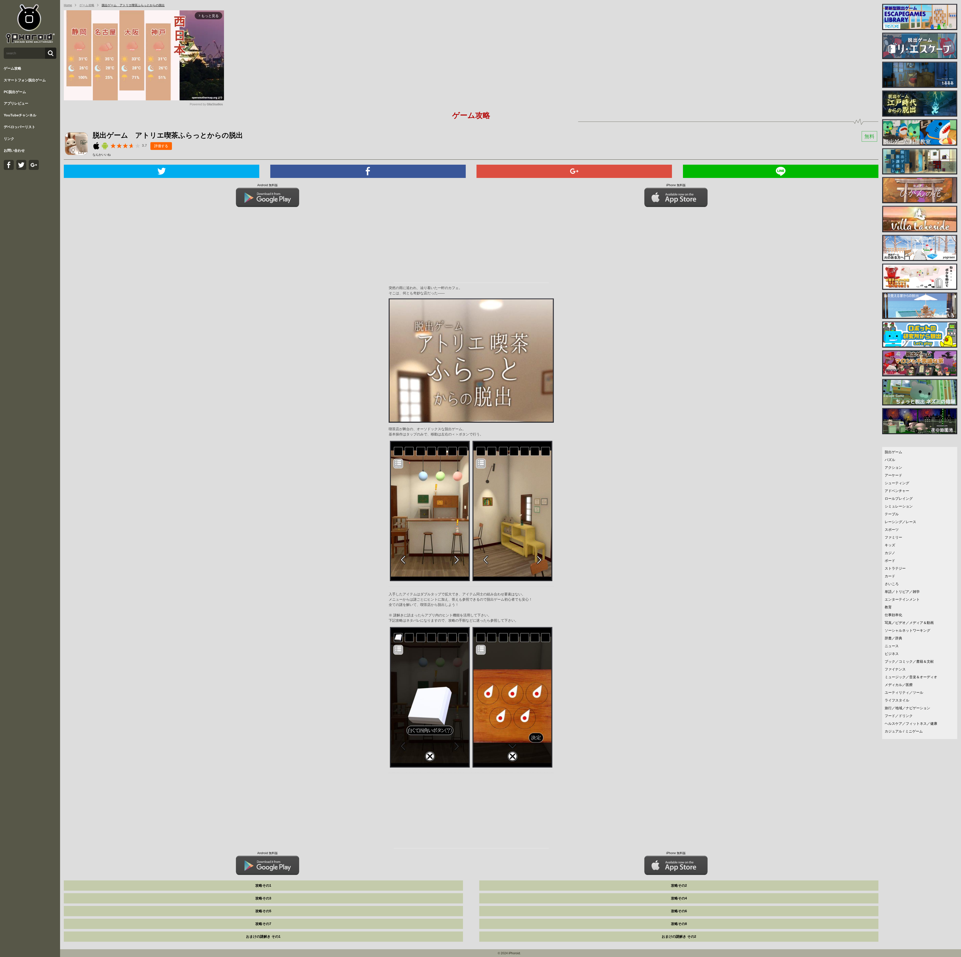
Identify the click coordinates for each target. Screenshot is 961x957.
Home (68, 5)
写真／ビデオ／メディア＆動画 (909, 623)
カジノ (890, 553)
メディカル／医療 (899, 685)
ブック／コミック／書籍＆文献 (909, 661)
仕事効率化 (893, 615)
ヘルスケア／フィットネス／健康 (911, 724)
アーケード (893, 475)
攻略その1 (263, 885)
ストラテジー (895, 568)
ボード (890, 561)
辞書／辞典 (893, 638)
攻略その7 (263, 924)
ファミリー (893, 537)
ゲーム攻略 (12, 68)
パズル (890, 460)
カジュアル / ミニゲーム (904, 731)
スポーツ (892, 530)
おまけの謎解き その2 (679, 936)
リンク (9, 139)
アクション (893, 467)
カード (890, 576)
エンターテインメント (902, 599)
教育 (888, 607)
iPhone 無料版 (676, 185)
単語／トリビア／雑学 (902, 592)
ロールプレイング (899, 499)
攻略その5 (263, 911)
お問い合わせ (14, 150)
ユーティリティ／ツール (904, 692)
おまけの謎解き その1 (263, 936)
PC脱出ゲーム (15, 92)
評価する (161, 146)
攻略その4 (679, 898)
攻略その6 (679, 911)
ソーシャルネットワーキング (907, 630)
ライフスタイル (897, 700)
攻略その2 (679, 885)
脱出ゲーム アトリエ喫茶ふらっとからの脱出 (133, 5)
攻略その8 (679, 924)
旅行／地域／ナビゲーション (907, 708)
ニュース (892, 646)
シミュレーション (899, 506)
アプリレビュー (16, 103)
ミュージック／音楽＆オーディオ (911, 677)
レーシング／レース (900, 522)
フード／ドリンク (899, 716)
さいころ (892, 584)
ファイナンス (895, 669)
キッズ (890, 545)
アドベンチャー (897, 491)
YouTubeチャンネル (20, 115)
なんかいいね (102, 154)
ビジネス (892, 654)
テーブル (892, 514)
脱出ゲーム (893, 452)
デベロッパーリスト (19, 127)
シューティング (897, 483)
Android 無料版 (267, 185)
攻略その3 (263, 898)
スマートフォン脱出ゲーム (25, 80)
